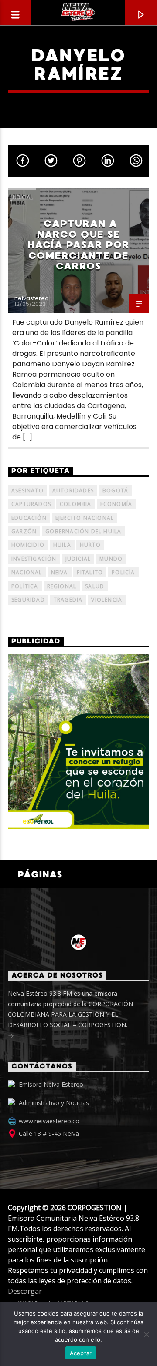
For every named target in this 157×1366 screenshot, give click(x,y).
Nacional (26, 572)
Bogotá (115, 490)
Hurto (90, 545)
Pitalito (90, 572)
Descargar (25, 1291)
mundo (111, 558)
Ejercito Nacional (84, 518)
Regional (62, 586)
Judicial (22, 197)
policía (123, 572)
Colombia (76, 504)
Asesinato (27, 490)
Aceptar (81, 1352)
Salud (94, 586)
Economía (116, 504)
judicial (78, 558)
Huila (62, 545)
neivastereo (31, 298)
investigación (34, 558)
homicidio (27, 545)
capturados (31, 504)
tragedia (68, 599)
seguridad (28, 599)
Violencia (106, 599)
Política (24, 586)
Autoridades (73, 490)
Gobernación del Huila (83, 531)
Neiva (59, 572)
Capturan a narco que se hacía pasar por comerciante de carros (78, 245)
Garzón (24, 531)
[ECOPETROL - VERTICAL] (78, 741)
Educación (29, 518)
